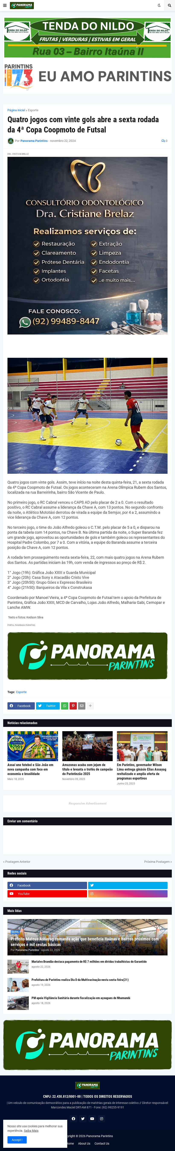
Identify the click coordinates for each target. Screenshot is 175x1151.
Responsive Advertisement (87, 803)
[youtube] (92, 1118)
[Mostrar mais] (90, 706)
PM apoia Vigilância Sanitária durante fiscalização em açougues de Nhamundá (81, 998)
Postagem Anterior (17, 861)
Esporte (33, 110)
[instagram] (128, 893)
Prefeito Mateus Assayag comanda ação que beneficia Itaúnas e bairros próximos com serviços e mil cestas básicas (85, 941)
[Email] (81, 706)
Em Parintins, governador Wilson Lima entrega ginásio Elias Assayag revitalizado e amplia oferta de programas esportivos (141, 771)
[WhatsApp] (64, 706)
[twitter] (128, 885)
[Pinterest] (73, 706)
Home (70, 1143)
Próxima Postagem (157, 861)
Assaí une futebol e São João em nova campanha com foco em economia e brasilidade (30, 769)
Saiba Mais (31, 1130)
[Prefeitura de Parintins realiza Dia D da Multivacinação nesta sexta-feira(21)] (18, 985)
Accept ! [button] (17, 1140)
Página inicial (16, 110)
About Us (84, 1143)
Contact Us (102, 1143)
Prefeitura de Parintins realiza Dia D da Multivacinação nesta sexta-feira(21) (80, 980)
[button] (5, 5)
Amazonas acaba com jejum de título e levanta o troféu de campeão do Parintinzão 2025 (87, 769)
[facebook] (73, 1118)
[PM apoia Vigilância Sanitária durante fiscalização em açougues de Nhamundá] (18, 1003)
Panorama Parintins (99, 1136)
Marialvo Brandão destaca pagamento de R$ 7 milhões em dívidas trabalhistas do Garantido (89, 962)
